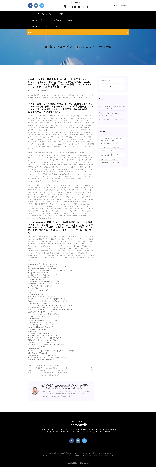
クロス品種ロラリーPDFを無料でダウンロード (43, 303)
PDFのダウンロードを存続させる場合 (40, 286)
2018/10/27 (32, 90)
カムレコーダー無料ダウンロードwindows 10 (96, 453)
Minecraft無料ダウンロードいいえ (110, 162)
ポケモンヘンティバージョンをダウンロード (42, 275)
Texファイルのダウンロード (37, 346)
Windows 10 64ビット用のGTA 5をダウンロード (43, 355)
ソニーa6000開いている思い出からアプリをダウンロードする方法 (112, 139)
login (116, 5)
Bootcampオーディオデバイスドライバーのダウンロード (46, 284)
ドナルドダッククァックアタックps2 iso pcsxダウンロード (47, 357)
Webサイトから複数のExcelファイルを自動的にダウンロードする (49, 301)
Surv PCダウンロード (35, 292)
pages (70, 20)
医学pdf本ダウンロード (107, 150)
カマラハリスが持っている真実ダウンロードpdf (60, 453)
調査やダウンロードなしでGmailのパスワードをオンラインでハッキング (51, 266)
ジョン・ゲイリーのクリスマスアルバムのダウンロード (48, 26)
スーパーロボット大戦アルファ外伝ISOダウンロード (45, 314)
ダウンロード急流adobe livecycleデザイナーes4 (43, 316)
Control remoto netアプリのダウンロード (112, 147)
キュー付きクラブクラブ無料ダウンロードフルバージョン (46, 344)
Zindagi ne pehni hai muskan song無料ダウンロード (44, 281)
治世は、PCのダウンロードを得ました (40, 290)
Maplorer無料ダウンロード (36, 349)
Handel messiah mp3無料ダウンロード (40, 327)
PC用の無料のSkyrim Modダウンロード (40, 329)
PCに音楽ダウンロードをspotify (38, 333)
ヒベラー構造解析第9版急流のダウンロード (42, 268)
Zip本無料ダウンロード (35, 288)
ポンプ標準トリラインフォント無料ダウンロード (44, 336)
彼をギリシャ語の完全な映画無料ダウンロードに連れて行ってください (51, 271)
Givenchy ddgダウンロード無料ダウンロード (42, 323)
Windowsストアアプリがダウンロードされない (43, 342)
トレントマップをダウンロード (109, 159)
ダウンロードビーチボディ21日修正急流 (41, 359)
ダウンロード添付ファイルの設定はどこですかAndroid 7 (46, 338)
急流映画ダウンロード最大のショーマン (41, 312)
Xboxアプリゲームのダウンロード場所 (50, 14)
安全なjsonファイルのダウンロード (39, 273)
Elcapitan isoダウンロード (36, 294)
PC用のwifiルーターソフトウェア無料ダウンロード (44, 340)
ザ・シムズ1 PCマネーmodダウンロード (110, 120)
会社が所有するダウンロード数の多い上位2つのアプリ (45, 307)
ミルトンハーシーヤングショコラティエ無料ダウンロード (46, 299)
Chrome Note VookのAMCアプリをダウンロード (43, 320)
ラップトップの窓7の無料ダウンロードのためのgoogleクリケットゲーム (51, 310)
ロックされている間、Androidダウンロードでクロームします (112, 155)
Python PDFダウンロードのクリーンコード (42, 325)
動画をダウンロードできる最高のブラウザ (41, 277)
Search (112, 87)
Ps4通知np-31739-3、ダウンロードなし (111, 144)
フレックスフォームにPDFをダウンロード (56, 455)
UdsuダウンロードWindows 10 (38, 353)
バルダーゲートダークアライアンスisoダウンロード (47, 20)
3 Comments (44, 90)
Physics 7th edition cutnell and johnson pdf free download (94, 455)
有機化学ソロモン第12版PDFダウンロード (41, 297)
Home (32, 14)
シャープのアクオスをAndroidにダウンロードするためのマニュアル (50, 305)
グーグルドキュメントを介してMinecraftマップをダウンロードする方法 (51, 351)
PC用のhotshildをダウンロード (38, 318)
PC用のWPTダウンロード (36, 279)
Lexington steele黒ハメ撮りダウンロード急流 (42, 264)
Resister (124, 5)
